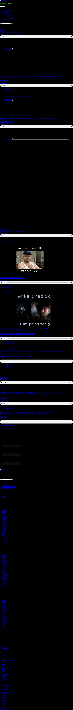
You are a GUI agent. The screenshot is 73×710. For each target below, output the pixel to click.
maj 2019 (4, 582)
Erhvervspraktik (28, 412)
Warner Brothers (12, 227)
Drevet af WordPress (3, 709)
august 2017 (4, 598)
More (13, 41)
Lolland (16, 76)
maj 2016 (4, 613)
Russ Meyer (29, 413)
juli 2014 (3, 635)
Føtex (20, 392)
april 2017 (4, 602)
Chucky (10, 351)
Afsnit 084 (4, 398)
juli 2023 (3, 532)
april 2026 (4, 498)
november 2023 (5, 528)
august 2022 (4, 542)
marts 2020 (4, 572)
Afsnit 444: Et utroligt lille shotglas (8, 486)
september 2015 (5, 621)
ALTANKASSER (3, 430)
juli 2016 (3, 611)
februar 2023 (4, 536)
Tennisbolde (18, 329)
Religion (31, 393)
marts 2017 (4, 603)
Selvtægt (50, 76)
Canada (15, 328)
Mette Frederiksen (6, 692)
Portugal (44, 118)
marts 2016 (4, 615)
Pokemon (3, 694)
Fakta (32, 412)
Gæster (3, 8)
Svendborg (61, 76)
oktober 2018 (4, 589)
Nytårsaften (41, 118)
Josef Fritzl (32, 273)
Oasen (10, 413)
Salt (66, 372)
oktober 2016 (4, 608)
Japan (3, 678)
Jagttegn (41, 372)
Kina (3, 682)
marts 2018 (4, 590)
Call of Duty (15, 412)
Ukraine (3, 705)
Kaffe (40, 430)
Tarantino (3, 373)
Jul (2, 680)
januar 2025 (4, 514)
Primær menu (2, 6)
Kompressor (49, 412)
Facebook (5, 669)
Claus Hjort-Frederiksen (18, 372)
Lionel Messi (46, 328)
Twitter (53, 413)
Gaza (11, 76)
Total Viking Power (17, 373)
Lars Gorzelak (5, 685)
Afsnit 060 (4, 417)
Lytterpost (51, 328)
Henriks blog (7, 19)
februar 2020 (4, 573)
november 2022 (5, 539)
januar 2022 (4, 549)
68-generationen (8, 392)
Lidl (14, 76)
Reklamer (61, 328)
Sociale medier (9, 329)
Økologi (13, 413)
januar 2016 (4, 617)
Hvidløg (23, 351)
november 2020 (5, 564)
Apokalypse (4, 372)
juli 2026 (3, 495)
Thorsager (61, 393)
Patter (59, 430)
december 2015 (5, 618)
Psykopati (23, 393)
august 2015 (4, 622)
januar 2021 (4, 562)
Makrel (23, 76)
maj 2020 (4, 570)
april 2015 (4, 626)
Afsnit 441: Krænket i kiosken (7, 489)
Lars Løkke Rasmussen (5, 686)
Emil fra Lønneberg (25, 372)
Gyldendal (28, 328)
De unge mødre (11, 273)
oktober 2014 (4, 632)
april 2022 (4, 546)
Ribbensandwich (24, 413)
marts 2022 (4, 547)
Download (12, 39)
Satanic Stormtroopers (45, 76)
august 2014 (4, 634)
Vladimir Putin (7, 394)
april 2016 (4, 614)
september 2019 (5, 578)
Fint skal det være (17, 273)
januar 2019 (4, 586)
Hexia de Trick (33, 430)
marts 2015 (4, 627)
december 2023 (5, 527)
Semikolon (5, 329)
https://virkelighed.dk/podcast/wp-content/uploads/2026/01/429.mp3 (19, 96)
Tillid (51, 413)
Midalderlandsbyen (4, 693)
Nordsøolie (37, 118)
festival (10, 430)
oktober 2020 (4, 565)
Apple (4, 118)
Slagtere (45, 393)
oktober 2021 (4, 553)
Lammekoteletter (39, 351)
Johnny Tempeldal (46, 372)
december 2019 (5, 575)
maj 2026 (4, 497)
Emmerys (23, 412)
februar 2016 (4, 616)
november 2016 (5, 607)
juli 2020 (3, 568)
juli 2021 (3, 556)
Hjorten (22, 392)
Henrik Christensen (8, 11)
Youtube (3, 707)
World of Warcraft (4, 706)
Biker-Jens (12, 372)
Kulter (7, 393)
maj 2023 (4, 533)
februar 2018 (4, 591)
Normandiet (45, 351)
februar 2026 (4, 500)
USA (53, 118)
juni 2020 (4, 569)
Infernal (31, 328)
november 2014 (5, 631)
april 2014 (4, 638)
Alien (1, 351)
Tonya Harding (11, 373)
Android (1, 118)
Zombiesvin (29, 373)
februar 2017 (4, 604)
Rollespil (32, 76)
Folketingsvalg (14, 430)
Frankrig (14, 351)
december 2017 (5, 593)
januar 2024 (4, 526)
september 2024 (5, 518)
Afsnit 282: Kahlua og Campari (12, 231)
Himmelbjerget (19, 351)
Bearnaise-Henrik (11, 328)
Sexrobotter (41, 393)
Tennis (65, 351)
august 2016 (4, 610)
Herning (4, 676)
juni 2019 (4, 581)
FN (5, 76)
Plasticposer (19, 413)
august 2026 (4, 494)
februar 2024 (4, 525)
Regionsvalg (27, 393)
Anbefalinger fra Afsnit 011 (9, 18)
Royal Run (58, 273)
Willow (26, 373)
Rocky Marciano (66, 328)
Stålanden (44, 413)
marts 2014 (4, 639)
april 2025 (4, 511)
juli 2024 (3, 520)
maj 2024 (4, 522)
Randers (4, 697)
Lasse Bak (6, 10)
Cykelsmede (19, 412)
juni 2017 (4, 600)
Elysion (1, 76)
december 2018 (5, 587)
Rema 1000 (48, 118)
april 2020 (4, 571)
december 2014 (5, 630)
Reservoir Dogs (63, 372)
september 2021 (5, 554)
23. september (2, 392)
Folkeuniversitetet (20, 328)
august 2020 (4, 567)
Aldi (3, 656)
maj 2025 (4, 510)
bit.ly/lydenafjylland (8, 47)
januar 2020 (4, 574)
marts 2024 (4, 524)
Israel (13, 76)
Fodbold (4, 671)
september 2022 (5, 541)
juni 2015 (4, 624)
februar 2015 (4, 628)
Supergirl (57, 76)
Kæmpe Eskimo (44, 430)
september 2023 (5, 530)
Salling (35, 76)
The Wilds (22, 329)
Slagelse (53, 76)
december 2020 (5, 563)
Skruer (41, 413)
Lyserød (42, 273)
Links (3, 17)
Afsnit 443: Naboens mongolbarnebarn (9, 487)
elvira (8, 430)
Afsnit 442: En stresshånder (11, 32)
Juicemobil (37, 430)
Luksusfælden (38, 273)
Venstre (3, 394)
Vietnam (3, 227)
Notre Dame (53, 372)
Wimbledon (7, 352)
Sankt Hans (67, 430)
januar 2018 (4, 592)
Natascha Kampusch (47, 273)
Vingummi (7, 227)
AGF (3, 655)
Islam (25, 392)
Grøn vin (26, 430)
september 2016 (5, 609)
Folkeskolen (8, 76)
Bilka (9, 412)
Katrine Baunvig (8, 9)
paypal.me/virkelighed (8, 49)
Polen (30, 76)
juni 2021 (4, 557)
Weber (3, 352)
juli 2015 (3, 623)
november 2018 (5, 588)
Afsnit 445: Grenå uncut (6, 485)
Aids (1, 372)
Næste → (3, 432)
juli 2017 (3, 599)
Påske (59, 372)
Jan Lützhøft (28, 392)
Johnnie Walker (28, 118)
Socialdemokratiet (49, 393)
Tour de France (4, 703)
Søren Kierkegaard (56, 393)
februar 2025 (4, 513)
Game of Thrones (32, 372)
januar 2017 (4, 605)
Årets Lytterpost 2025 (9, 118)
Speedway (62, 351)
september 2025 (5, 505)
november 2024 (5, 516)
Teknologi (6, 373)
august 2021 (4, 555)
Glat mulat (20, 118)
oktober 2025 (4, 504)
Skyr (51, 118)
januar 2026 (4, 501)
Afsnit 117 (4, 378)
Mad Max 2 (20, 76)
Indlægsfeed (4, 647)
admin (5, 34)
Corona (4, 664)
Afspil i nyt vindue (6, 39)
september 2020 (5, 566)
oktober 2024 (4, 517)
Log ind (3, 646)
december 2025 (5, 502)
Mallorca (15, 393)
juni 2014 (4, 636)
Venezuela (55, 118)
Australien (4, 658)
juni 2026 (4, 496)
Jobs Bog (34, 392)
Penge (16, 413)
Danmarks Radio (4, 665)
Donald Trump (16, 392)
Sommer (54, 351)
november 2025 (5, 503)
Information (28, 273)
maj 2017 (4, 601)
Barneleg (3, 351)
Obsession (27, 76)
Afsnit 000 (6, 16)
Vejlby (64, 76)
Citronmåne (7, 273)
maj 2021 (4, 558)
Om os (3, 20)
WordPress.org (5, 649)
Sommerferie (58, 351)
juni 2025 (4, 509)
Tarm (15, 329)
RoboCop (4, 700)
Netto (34, 118)
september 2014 (5, 633)
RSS (10, 41)
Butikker (11, 412)
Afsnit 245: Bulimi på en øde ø (12, 278)
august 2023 (4, 531)
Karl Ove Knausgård (6, 681)
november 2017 (5, 594)
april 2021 (4, 559)
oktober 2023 (4, 529)
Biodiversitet (2, 273)
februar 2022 (4, 548)
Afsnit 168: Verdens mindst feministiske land (17, 334)
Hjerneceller (38, 372)
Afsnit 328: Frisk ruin (8, 122)
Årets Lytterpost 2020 (4, 328)
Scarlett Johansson (36, 393)
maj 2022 (4, 545)
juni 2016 (4, 612)
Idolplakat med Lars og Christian (10, 15)
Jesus (32, 392)
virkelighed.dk (5, 3)
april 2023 (4, 534)
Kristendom (4, 393)
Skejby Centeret (37, 413)
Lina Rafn (42, 328)
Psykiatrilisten (19, 393)
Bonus (3, 13)
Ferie (4, 76)
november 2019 (5, 576)
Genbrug (38, 412)
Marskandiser (7, 413)
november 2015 (5, 619)
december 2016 (5, 606)
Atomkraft (8, 372)
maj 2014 (4, 637)
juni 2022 (4, 544)
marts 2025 (4, 512)
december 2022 (5, 538)
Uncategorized (2, 29)
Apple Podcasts (6, 41)
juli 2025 (3, 508)
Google (24, 328)
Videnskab (23, 373)
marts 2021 (4, 560)
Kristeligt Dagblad (36, 328)
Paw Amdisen (62, 430)
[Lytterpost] (2, 469)
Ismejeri (41, 412)
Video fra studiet (7, 14)
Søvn (13, 329)
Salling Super (38, 76)
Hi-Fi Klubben (23, 273)
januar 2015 (4, 629)
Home (3, 21)
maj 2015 (4, 625)
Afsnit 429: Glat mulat (9, 80)
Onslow (54, 273)
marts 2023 (4, 535)
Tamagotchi (48, 413)
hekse (29, 430)
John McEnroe (33, 351)
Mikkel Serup (7, 12)
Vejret (3, 431)
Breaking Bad (4, 662)
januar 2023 (4, 537)
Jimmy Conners (27, 351)
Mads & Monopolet (56, 328)
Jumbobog (45, 412)
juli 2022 (3, 543)
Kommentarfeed (5, 648)
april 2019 (4, 583)
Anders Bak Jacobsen (4, 412)
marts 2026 (4, 499)
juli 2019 (3, 580)
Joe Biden (4, 679)
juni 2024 (4, 521)
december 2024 (5, 515)
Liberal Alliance (50, 430)
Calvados (7, 351)
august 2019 (4, 579)
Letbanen (10, 393)
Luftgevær (3, 688)
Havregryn (24, 118)
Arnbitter (12, 392)
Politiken (3, 695)
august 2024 (4, 519)
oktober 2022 (4, 540)
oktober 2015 (4, 620)
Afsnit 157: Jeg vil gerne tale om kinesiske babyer (19, 356)
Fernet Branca (15, 118)
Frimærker (35, 412)
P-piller (57, 372)
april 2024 (4, 523)
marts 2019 (4, 584)
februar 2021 (4, 561)
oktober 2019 (4, 577)
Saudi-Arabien (50, 351)
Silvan (33, 413)
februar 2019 (4, 585)
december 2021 (5, 550)
